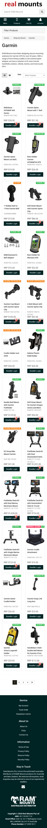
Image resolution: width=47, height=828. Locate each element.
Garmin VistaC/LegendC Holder (10, 650)
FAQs (23, 731)
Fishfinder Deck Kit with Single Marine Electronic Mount (11, 552)
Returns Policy (23, 755)
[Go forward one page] (32, 682)
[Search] (42, 11)
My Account (23, 706)
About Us (23, 726)
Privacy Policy (23, 751)
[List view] (9, 75)
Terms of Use (23, 747)
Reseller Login (11, 125)
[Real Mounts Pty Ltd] (23, 3)
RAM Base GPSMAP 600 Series (9, 110)
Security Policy (23, 760)
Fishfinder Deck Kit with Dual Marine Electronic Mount (11, 503)
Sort (19, 74)
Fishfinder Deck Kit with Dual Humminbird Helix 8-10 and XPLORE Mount (35, 456)
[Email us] (23, 787)
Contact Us (23, 735)
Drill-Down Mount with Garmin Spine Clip (35, 208)
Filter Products (11, 30)
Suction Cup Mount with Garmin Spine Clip (12, 307)
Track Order (23, 710)
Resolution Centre (23, 714)
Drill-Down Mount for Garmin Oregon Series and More (35, 405)
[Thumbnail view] (4, 75)
